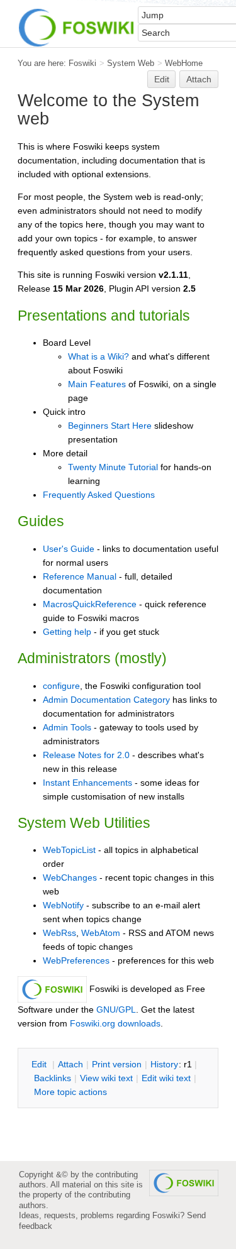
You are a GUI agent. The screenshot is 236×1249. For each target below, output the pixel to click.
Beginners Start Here (110, 426)
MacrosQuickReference (90, 604)
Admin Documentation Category (106, 700)
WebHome (184, 63)
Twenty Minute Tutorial (113, 467)
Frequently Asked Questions (99, 495)
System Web (130, 63)
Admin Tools (67, 727)
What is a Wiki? (98, 356)
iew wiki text (106, 1078)
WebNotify (63, 905)
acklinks (52, 1078)
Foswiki (82, 63)
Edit (161, 79)
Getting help (67, 632)
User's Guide (68, 549)
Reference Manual (79, 576)
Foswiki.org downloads (115, 1023)
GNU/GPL (116, 1009)
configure (61, 686)
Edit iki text (166, 1078)
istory (164, 1064)
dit (40, 1064)
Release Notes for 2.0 (86, 755)
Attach (198, 79)
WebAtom (100, 933)
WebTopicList (69, 850)
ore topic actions (70, 1092)
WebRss (59, 933)
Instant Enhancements (87, 783)
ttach (70, 1064)
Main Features (97, 384)
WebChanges (70, 877)
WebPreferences (76, 960)
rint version (117, 1064)
